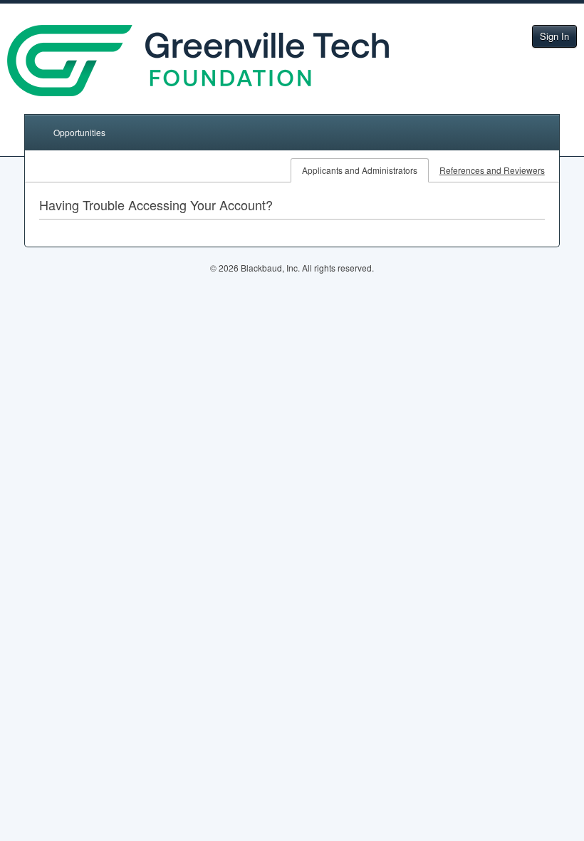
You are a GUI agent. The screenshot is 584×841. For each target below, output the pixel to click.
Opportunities (79, 132)
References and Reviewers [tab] (492, 170)
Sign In (554, 36)
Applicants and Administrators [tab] (359, 170)
